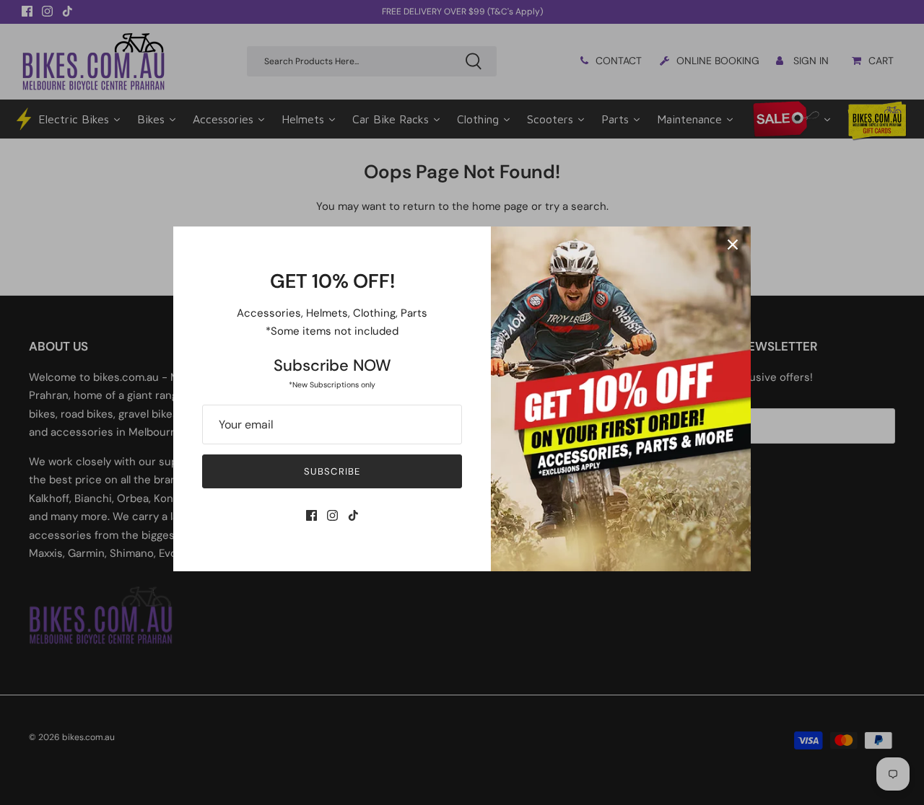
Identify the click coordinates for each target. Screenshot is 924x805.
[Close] (733, 244)
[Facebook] (311, 515)
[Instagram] (332, 515)
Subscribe (331, 471)
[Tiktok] (353, 515)
